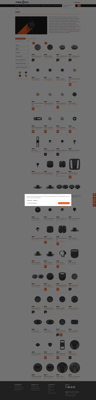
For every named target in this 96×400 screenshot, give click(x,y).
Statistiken (35, 200)
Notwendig (29, 200)
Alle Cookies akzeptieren (64, 203)
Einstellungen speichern (32, 203)
